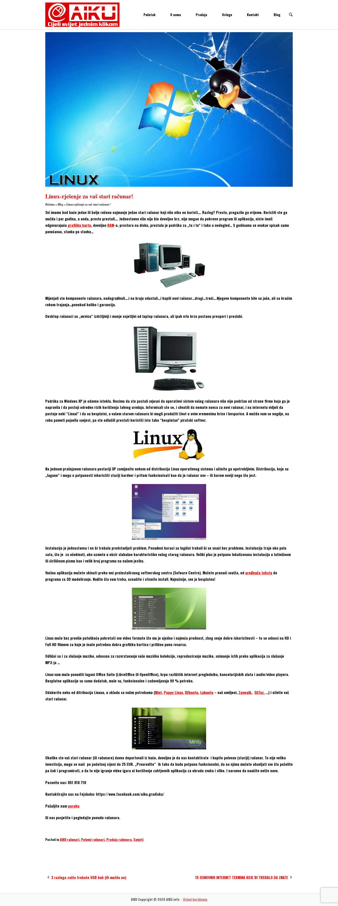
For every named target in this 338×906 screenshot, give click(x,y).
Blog (277, 14)
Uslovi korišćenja (195, 899)
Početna (50, 204)
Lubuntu (206, 692)
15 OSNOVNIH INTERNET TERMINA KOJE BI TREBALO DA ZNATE (241, 877)
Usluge (227, 14)
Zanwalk (245, 692)
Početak (149, 14)
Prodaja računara (119, 839)
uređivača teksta (258, 572)
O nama (175, 14)
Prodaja (201, 14)
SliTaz (259, 692)
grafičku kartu (79, 225)
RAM (110, 225)
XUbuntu (191, 692)
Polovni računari (93, 839)
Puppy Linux (173, 692)
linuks (73, 849)
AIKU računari (69, 839)
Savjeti (138, 839)
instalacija (55, 849)
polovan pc (92, 849)
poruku (73, 806)
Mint (158, 692)
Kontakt (253, 14)
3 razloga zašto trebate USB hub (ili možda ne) (88, 877)
